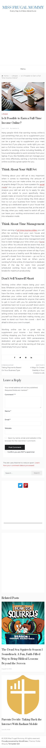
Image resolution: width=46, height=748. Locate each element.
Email (7, 420)
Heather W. (15, 128)
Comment (9, 395)
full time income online (26, 230)
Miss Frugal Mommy (23, 7)
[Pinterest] (25, 485)
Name (8, 411)
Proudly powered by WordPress (15, 741)
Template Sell (14, 744)
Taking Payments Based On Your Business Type (11, 368)
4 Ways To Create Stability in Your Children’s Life (37, 370)
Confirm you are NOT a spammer (21, 452)
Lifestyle (5, 114)
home (41, 242)
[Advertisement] (23, 41)
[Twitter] (20, 485)
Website (8, 428)
